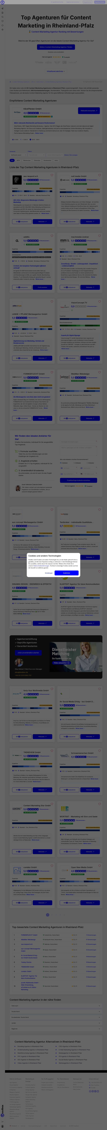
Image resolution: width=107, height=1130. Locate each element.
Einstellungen (49, 573)
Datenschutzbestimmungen (41, 566)
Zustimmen (66, 573)
